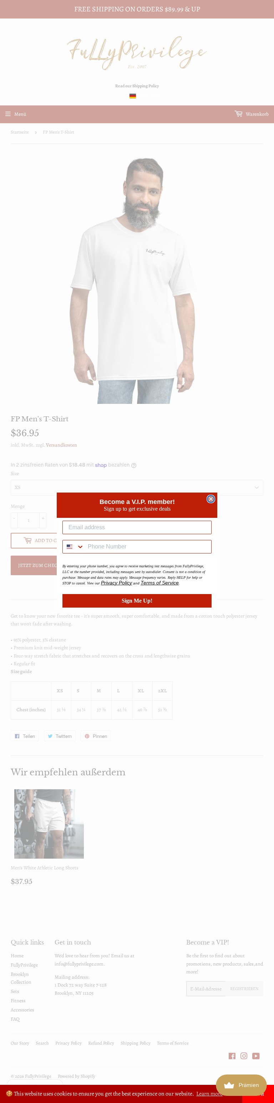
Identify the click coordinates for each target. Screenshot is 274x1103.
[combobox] (73, 546)
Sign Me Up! (137, 601)
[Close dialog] (210, 499)
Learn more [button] (209, 1094)
